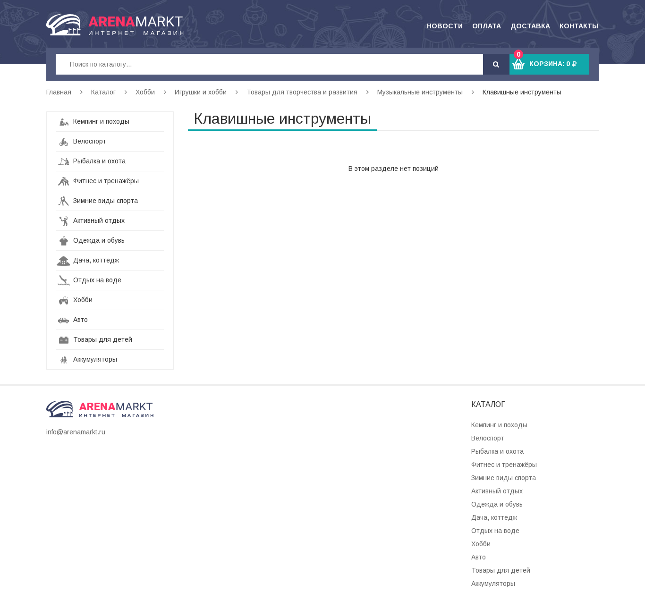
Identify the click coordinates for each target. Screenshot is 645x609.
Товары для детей (101, 339)
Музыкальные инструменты (420, 92)
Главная (58, 92)
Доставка (530, 26)
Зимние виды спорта (104, 200)
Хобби (145, 92)
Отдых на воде (96, 280)
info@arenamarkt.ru (75, 432)
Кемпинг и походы (100, 121)
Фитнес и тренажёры (105, 181)
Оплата (486, 26)
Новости (445, 26)
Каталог (103, 92)
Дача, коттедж (95, 260)
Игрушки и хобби (201, 92)
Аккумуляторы (94, 359)
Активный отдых (98, 220)
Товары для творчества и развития (301, 92)
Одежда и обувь (98, 240)
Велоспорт (88, 141)
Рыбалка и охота (98, 161)
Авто (79, 319)
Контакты (579, 26)
